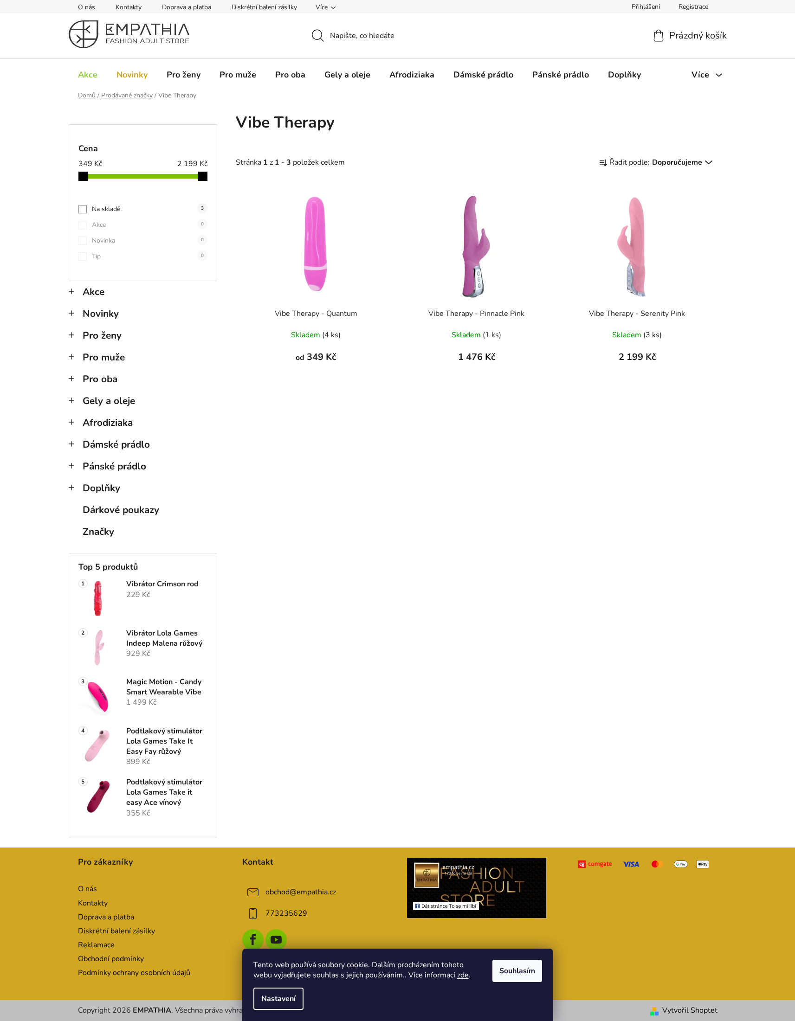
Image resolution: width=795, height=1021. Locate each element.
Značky (98, 531)
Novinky (101, 313)
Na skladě (148, 209)
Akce (148, 224)
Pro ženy (102, 335)
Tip (148, 256)
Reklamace (96, 945)
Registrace (693, 6)
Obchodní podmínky (111, 959)
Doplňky (101, 488)
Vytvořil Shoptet (689, 1010)
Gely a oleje (109, 400)
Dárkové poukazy (121, 509)
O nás (86, 7)
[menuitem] (88, 74)
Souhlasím (517, 971)
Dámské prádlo (116, 444)
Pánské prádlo (114, 466)
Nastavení (278, 999)
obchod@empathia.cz (300, 892)
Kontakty (129, 7)
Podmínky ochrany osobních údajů (134, 973)
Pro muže (104, 357)
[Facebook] (253, 939)
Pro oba (100, 378)
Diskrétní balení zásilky (264, 7)
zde (463, 975)
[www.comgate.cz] (644, 864)
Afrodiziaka (108, 422)
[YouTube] (276, 939)
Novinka (148, 240)
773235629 (286, 913)
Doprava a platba (186, 7)
